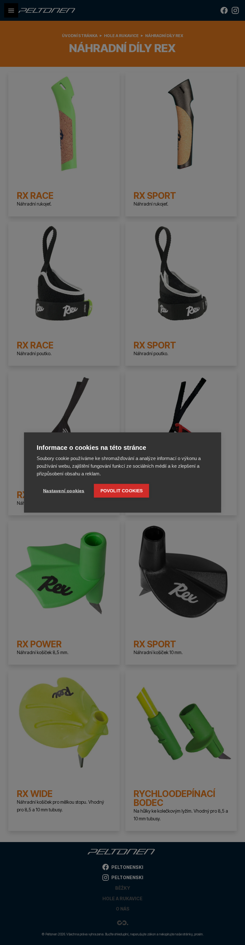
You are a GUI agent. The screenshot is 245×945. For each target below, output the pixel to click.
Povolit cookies (121, 490)
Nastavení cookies (63, 490)
